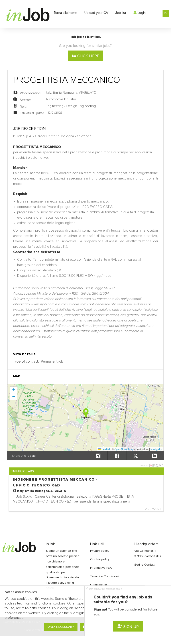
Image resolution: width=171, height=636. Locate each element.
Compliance (98, 584)
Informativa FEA (101, 567)
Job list (120, 13)
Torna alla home (65, 13)
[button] (86, 412)
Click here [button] (87, 56)
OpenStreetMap (124, 449)
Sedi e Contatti (144, 564)
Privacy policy (99, 550)
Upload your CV (96, 13)
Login (141, 13)
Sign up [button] (130, 627)
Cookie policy (100, 559)
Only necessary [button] (60, 626)
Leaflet (105, 449)
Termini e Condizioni (104, 576)
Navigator (156, 449)
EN (165, 13)
